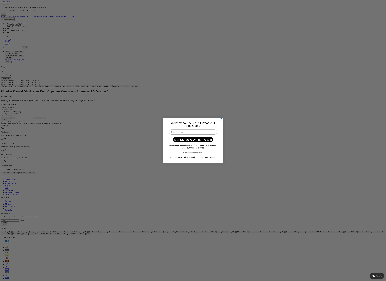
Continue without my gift (193, 152)
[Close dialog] (221, 119)
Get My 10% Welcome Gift (193, 139)
